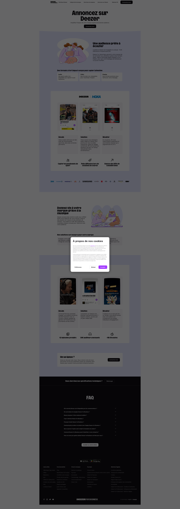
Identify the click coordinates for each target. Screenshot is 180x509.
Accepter (102, 267)
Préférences (78, 267)
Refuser (93, 267)
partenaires (92, 245)
